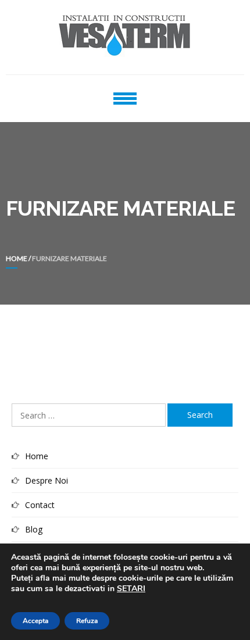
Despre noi (46, 480)
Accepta (35, 620)
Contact (40, 504)
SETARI (131, 589)
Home (16, 258)
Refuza (87, 620)
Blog (33, 529)
